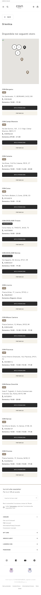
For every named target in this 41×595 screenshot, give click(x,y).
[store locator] (33, 6)
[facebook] (16, 560)
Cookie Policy (16, 586)
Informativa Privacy (28, 586)
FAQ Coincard (7, 523)
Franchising (7, 549)
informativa (13, 506)
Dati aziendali (6, 586)
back (9, 17)
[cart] (37, 6)
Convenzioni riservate (9, 528)
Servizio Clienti (8, 538)
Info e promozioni (19, 108)
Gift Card (6, 532)
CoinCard (6, 517)
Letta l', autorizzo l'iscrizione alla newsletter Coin (19, 507)
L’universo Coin (7, 544)
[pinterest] (34, 560)
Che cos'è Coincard (9, 520)
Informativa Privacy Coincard (11, 525)
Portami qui (19, 113)
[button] (27, 72)
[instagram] (6, 560)
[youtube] (25, 560)
